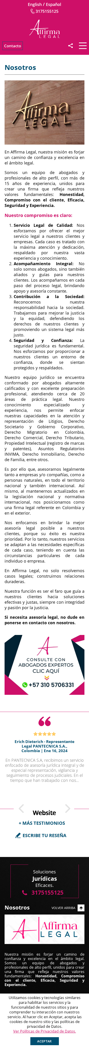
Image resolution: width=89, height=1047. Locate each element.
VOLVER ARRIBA (63, 908)
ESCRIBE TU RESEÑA (44, 835)
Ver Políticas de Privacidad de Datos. (44, 1031)
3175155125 (47, 11)
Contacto (12, 45)
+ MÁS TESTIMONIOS (42, 823)
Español (53, 4)
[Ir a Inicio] (44, 28)
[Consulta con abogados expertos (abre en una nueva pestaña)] (44, 665)
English (35, 4)
